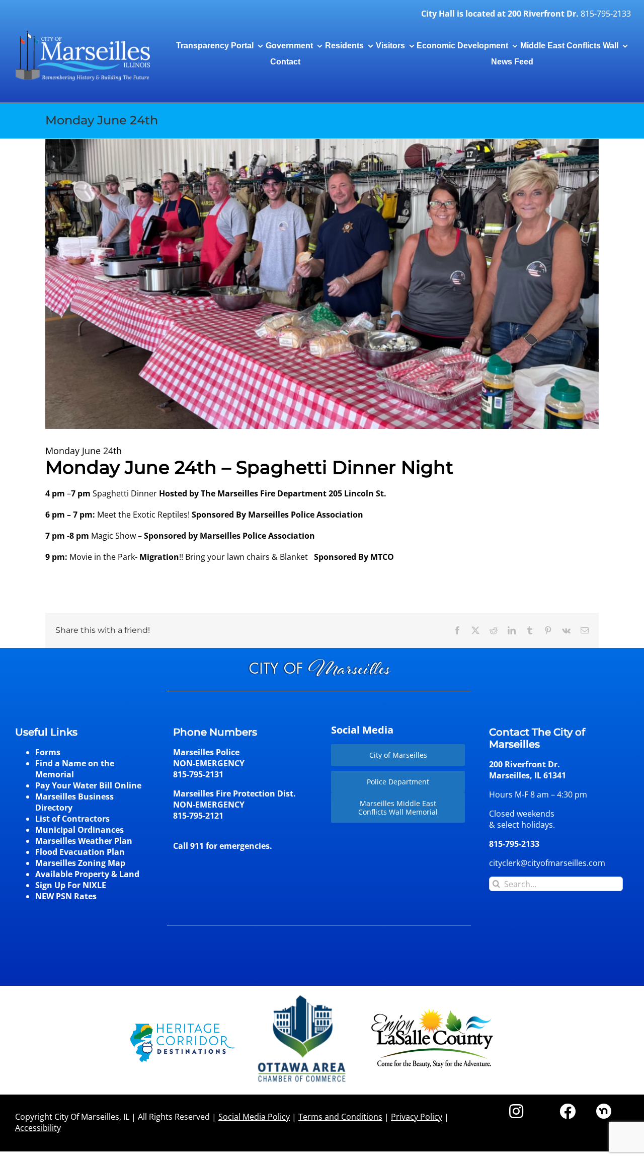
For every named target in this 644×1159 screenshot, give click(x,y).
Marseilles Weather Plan (83, 840)
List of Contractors (72, 818)
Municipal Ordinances (79, 829)
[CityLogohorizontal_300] (82, 31)
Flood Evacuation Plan (80, 851)
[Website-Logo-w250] (302, 995)
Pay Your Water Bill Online (88, 785)
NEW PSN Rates (66, 896)
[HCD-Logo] (182, 1027)
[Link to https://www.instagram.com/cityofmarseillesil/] (516, 1111)
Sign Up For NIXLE (70, 885)
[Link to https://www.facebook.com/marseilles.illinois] (567, 1111)
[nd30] (603, 1107)
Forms (47, 752)
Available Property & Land (87, 874)
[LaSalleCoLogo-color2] (432, 1012)
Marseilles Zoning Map (80, 862)
